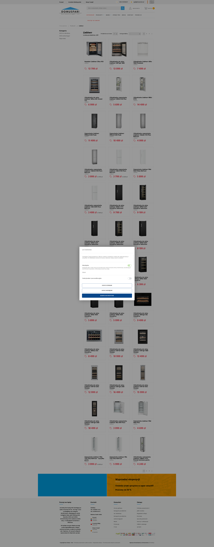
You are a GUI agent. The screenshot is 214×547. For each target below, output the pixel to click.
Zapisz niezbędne (107, 291)
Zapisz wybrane (107, 285)
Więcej (84, 272)
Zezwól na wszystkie (107, 296)
